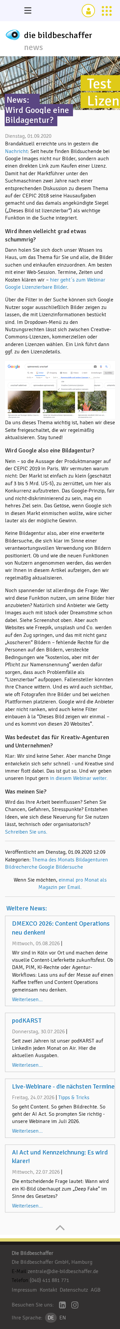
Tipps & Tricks (73, 1097)
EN (62, 1318)
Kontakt (48, 1290)
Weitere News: (26, 908)
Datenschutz (74, 1290)
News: (18, 100)
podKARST (27, 1021)
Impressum (24, 1290)
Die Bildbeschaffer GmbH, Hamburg (52, 1262)
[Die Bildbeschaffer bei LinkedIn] (62, 1305)
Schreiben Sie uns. (26, 832)
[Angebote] (106, 10)
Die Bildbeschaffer (32, 1253)
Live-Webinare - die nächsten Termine (63, 1087)
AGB (96, 1290)
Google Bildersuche (61, 867)
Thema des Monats (53, 860)
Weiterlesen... (27, 999)
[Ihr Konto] (88, 10)
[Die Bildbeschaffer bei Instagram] (75, 1305)
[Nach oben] (60, 1231)
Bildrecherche (21, 867)
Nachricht (16, 151)
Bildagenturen (92, 860)
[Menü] (27, 10)
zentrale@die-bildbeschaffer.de (63, 1271)
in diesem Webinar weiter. (79, 778)
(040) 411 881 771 (49, 1280)
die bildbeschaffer (58, 35)
